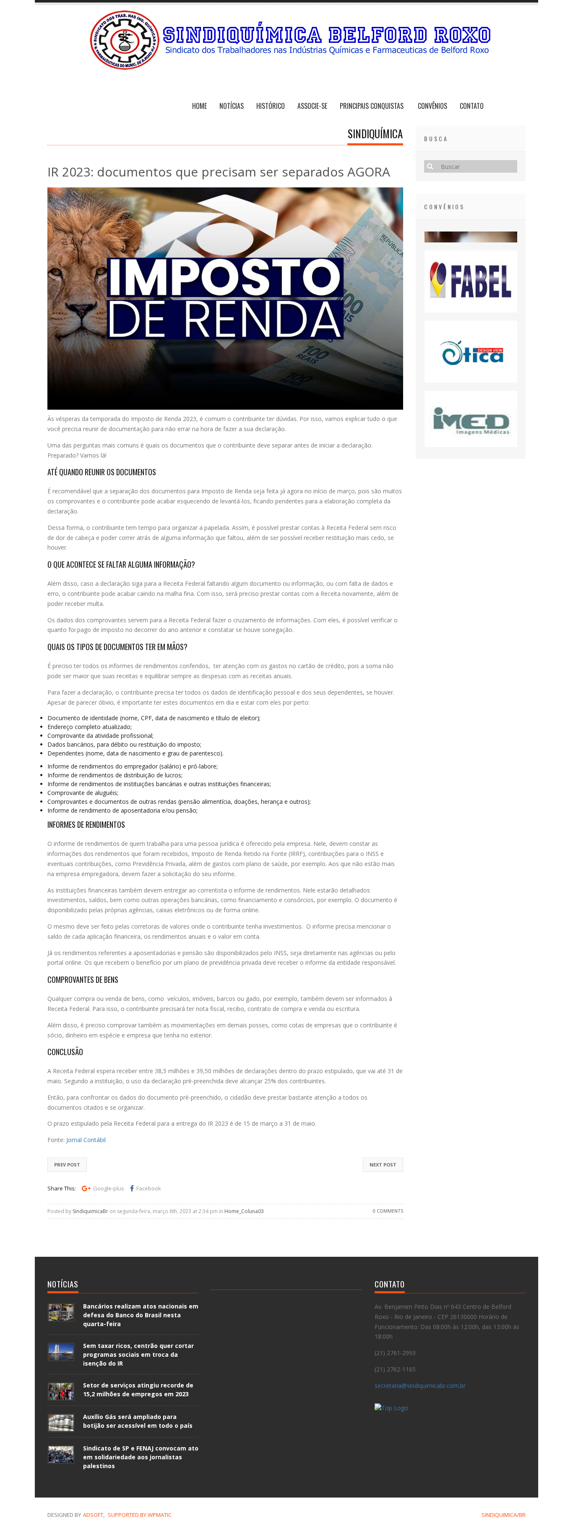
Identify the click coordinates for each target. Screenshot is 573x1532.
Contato (472, 106)
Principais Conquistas (372, 106)
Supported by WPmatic (140, 1515)
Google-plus (108, 1188)
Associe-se (312, 106)
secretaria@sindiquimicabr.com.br (420, 1386)
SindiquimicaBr (90, 1211)
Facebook (148, 1188)
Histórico (270, 106)
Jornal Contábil (86, 1140)
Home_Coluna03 (244, 1211)
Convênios (432, 106)
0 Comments (388, 1211)
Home (199, 106)
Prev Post (67, 1164)
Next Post (383, 1164)
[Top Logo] (391, 1409)
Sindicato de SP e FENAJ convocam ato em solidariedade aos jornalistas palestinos (140, 1457)
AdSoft (93, 1515)
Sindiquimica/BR (504, 1515)
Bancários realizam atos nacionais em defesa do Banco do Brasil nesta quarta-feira (140, 1315)
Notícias (231, 106)
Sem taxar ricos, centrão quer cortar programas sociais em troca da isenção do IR (138, 1354)
